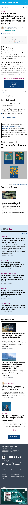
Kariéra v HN (4, 476)
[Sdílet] (23, 8)
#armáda (14, 120)
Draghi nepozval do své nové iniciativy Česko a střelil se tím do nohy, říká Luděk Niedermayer (12, 264)
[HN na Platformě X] (10, 457)
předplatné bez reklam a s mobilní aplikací (11, 92)
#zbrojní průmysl (6, 120)
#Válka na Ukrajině (11, 117)
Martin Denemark (9, 27)
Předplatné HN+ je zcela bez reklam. (20, 184)
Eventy (3, 485)
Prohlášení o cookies (15, 472)
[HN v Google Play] (6, 463)
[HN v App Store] (16, 463)
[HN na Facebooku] (12, 457)
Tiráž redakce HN (5, 472)
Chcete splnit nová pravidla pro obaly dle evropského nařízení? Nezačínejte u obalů (13, 240)
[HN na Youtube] (20, 457)
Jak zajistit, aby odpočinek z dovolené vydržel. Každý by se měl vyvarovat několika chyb (13, 388)
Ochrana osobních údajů (16, 469)
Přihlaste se (20, 95)
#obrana (21, 120)
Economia (4, 474)
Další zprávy (14, 436)
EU (10, 229)
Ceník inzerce (4, 478)
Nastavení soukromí (15, 474)
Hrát (8, 162)
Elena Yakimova (9, 383)
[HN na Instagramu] (14, 457)
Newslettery (4, 487)
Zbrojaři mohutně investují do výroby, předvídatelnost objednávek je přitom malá (11, 205)
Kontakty (4, 469)
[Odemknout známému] (26, 8)
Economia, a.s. (11, 448)
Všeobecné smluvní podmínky (17, 476)
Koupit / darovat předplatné (8, 482)
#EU (4, 117)
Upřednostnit (20, 41)
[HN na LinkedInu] (16, 457)
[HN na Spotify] (18, 457)
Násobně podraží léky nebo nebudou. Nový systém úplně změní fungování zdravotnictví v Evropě (13, 307)
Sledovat (9, 41)
